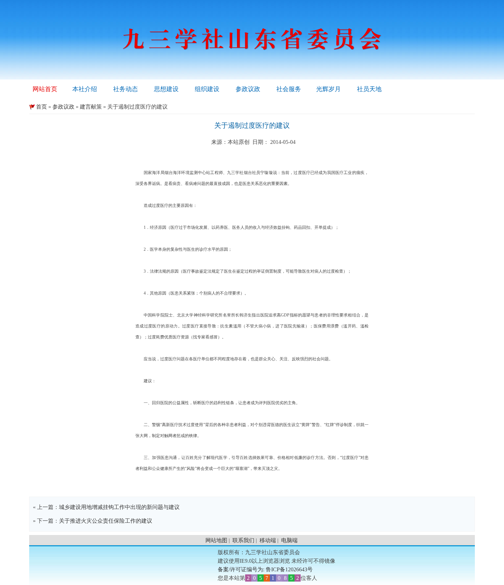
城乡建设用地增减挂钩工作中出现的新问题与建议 (119, 507)
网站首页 (45, 89)
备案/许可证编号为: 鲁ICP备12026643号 (265, 569)
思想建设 (166, 89)
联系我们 (243, 540)
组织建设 (207, 89)
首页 (38, 107)
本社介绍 (84, 89)
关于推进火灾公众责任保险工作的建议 (105, 521)
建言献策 (91, 107)
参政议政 (248, 89)
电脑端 (289, 540)
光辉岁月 (328, 89)
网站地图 (216, 540)
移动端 (268, 540)
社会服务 (288, 89)
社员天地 (369, 89)
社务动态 (125, 89)
